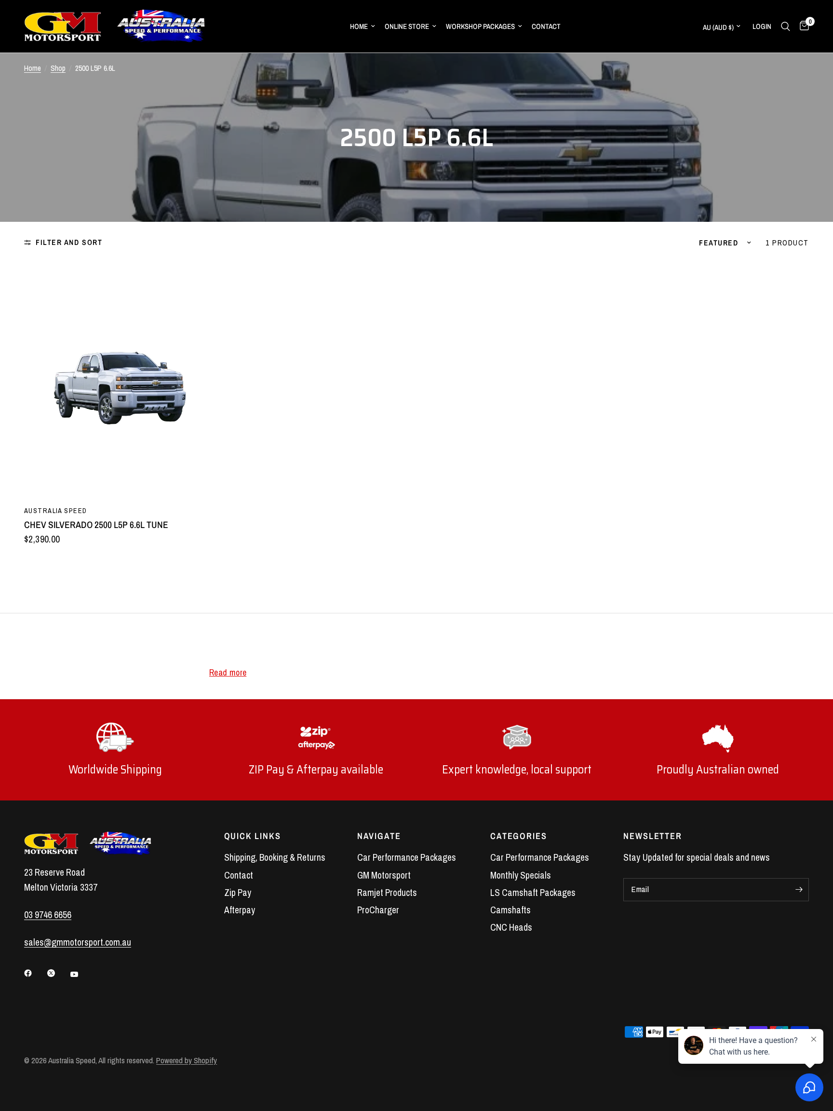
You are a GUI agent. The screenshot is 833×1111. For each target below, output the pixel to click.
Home (359, 26)
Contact (546, 26)
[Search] (785, 26)
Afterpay (239, 910)
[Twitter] (57, 973)
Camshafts (510, 910)
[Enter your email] (799, 889)
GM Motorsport (384, 875)
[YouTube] (81, 974)
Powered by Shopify (186, 1060)
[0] (802, 26)
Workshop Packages (480, 26)
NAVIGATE (379, 836)
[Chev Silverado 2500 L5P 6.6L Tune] (118, 379)
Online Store (407, 26)
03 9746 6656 (47, 914)
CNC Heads (511, 927)
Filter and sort (69, 242)
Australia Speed (55, 510)
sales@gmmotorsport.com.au (77, 942)
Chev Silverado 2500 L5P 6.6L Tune (96, 524)
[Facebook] (34, 973)
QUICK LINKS (252, 836)
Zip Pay (237, 892)
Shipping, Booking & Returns (274, 857)
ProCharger (378, 910)
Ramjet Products (387, 892)
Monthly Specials (520, 875)
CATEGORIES (518, 836)
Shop (58, 68)
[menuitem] (362, 26)
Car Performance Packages (406, 857)
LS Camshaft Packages (533, 892)
